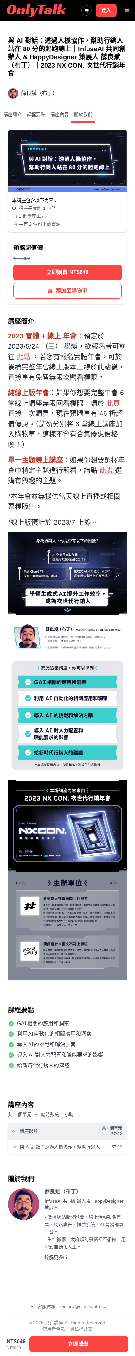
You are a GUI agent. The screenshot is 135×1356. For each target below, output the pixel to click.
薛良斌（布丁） (63, 1191)
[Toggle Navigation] (127, 10)
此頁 (113, 403)
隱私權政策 (81, 1329)
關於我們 (83, 114)
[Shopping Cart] (86, 10)
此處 (106, 470)
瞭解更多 (54, 1257)
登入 (106, 10)
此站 (23, 356)
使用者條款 (53, 1329)
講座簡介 (12, 114)
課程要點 (36, 114)
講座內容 (59, 114)
